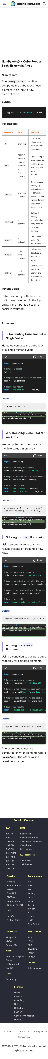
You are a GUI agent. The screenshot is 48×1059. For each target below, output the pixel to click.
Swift (30, 920)
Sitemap (8, 1031)
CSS (30, 945)
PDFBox (11, 897)
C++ (30, 885)
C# (29, 881)
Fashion (18, 1011)
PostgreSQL (12, 945)
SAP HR (10, 841)
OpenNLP (11, 893)
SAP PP (10, 860)
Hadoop (11, 881)
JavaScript (33, 949)
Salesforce (25, 833)
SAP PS (10, 849)
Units (16, 1004)
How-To (18, 1019)
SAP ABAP (11, 853)
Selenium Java (35, 968)
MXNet (10, 889)
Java (30, 897)
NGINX (31, 952)
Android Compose (15, 956)
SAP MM (10, 857)
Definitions (19, 1008)
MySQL (9, 941)
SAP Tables (25, 860)
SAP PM (10, 864)
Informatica (26, 849)
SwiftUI (9, 968)
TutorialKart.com (28, 3)
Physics (18, 996)
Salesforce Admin (29, 837)
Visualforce (25, 845)
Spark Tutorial (14, 901)
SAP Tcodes (26, 864)
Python (31, 908)
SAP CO (10, 837)
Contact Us (24, 1031)
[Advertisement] (24, 33)
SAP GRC (10, 868)
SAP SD (10, 845)
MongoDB (11, 937)
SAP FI (9, 833)
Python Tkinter (14, 920)
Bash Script (11, 979)
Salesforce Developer (31, 841)
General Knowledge (24, 1015)
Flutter (9, 960)
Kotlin (31, 904)
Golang (31, 893)
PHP (30, 937)
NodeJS (32, 956)
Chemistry (19, 1000)
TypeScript (33, 924)
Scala (31, 916)
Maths (17, 992)
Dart (30, 889)
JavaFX (10, 916)
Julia (30, 901)
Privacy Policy (40, 1031)
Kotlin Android (13, 964)
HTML (31, 941)
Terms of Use (24, 1037)
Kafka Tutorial (14, 885)
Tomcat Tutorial (15, 904)
